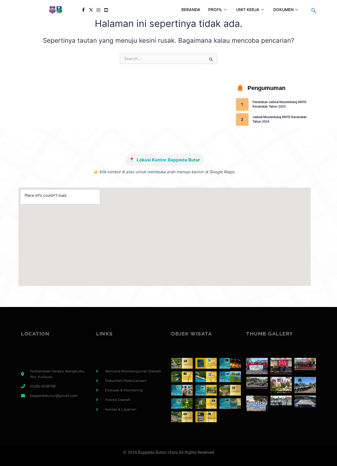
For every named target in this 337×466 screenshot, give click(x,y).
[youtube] (106, 10)
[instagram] (98, 10)
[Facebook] (83, 10)
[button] (314, 11)
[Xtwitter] (91, 10)
